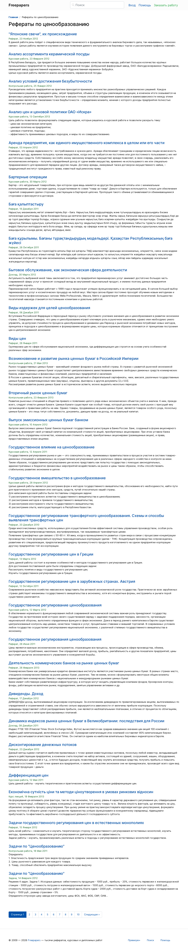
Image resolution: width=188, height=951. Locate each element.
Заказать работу (166, 5)
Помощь (145, 5)
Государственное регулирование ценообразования (55, 605)
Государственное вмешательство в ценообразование (57, 478)
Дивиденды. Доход (26, 694)
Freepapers (34, 940)
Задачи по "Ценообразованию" (36, 846)
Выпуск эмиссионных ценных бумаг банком (48, 420)
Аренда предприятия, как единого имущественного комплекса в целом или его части (86, 143)
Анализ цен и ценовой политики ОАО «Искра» (50, 112)
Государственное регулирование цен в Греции (51, 554)
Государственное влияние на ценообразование (52, 447)
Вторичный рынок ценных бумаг (38, 393)
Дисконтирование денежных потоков (43, 744)
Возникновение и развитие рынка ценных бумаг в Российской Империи (73, 358)
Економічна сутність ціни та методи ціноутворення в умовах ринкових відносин (81, 792)
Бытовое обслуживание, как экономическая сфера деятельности (68, 270)
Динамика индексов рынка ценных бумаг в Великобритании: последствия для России (86, 721)
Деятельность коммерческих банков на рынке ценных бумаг (64, 663)
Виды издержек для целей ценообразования (49, 308)
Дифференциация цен (28, 775)
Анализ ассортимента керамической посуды (49, 54)
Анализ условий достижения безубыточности (50, 81)
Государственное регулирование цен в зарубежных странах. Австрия (72, 581)
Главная (13, 17)
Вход (132, 5)
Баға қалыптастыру (26, 204)
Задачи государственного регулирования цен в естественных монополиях (76, 823)
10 (78, 914)
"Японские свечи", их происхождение (43, 34)
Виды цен (17, 338)
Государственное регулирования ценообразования (55, 639)
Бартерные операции (28, 177)
